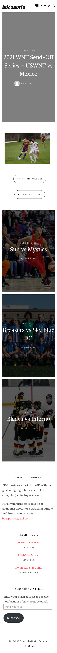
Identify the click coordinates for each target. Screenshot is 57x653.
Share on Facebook (30, 179)
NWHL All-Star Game (28, 567)
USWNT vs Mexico (28, 542)
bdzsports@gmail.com (16, 518)
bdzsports (31, 83)
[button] (27, 148)
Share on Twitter (31, 194)
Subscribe (13, 618)
